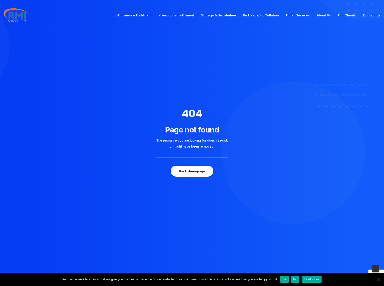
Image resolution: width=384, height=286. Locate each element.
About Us (324, 15)
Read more (311, 279)
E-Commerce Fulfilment (133, 15)
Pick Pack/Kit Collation (261, 15)
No (295, 279)
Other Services (298, 15)
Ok (284, 279)
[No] (378, 279)
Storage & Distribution (218, 15)
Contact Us (371, 15)
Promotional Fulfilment (176, 15)
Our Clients (347, 15)
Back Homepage (192, 171)
